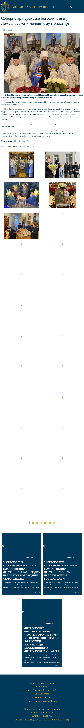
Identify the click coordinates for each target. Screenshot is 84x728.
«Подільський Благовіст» (42, 227)
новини (42, 206)
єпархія (42, 219)
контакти (42, 254)
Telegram (25, 146)
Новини (70, 557)
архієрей (42, 213)
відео (42, 235)
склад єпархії (42, 248)
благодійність (42, 241)
